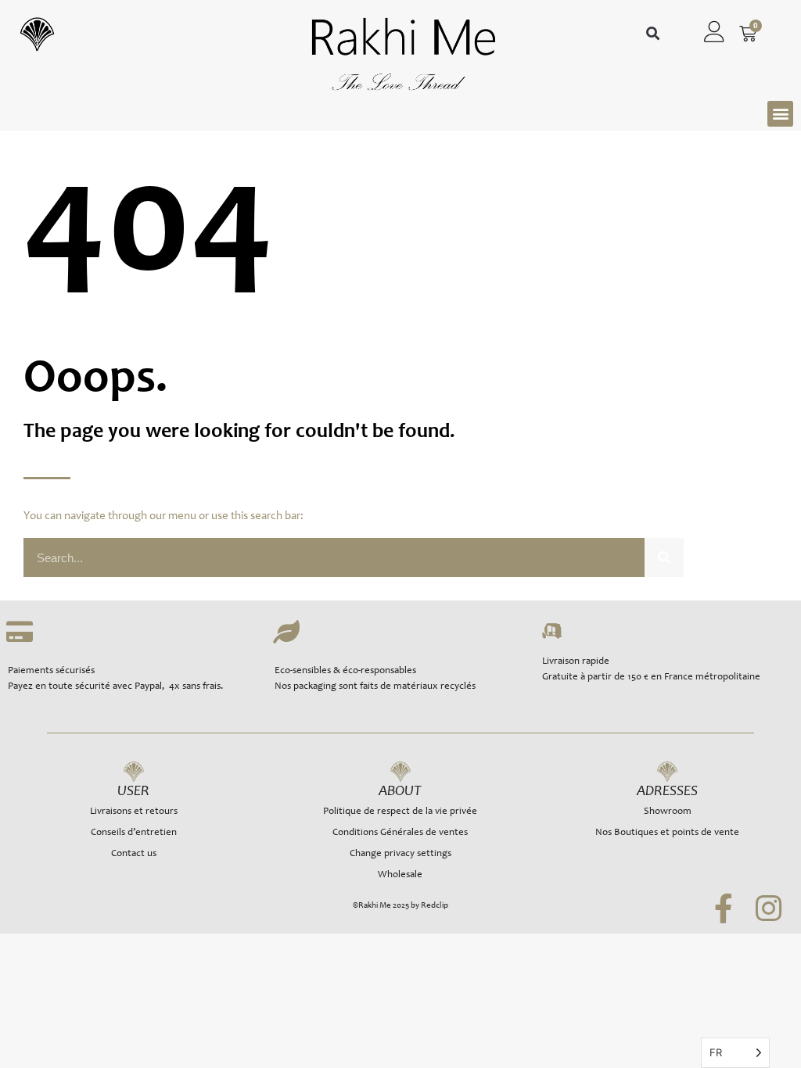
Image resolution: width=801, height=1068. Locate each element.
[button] (653, 34)
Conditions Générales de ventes (400, 833)
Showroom (667, 812)
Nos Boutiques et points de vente (667, 833)
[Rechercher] (664, 557)
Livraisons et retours (134, 812)
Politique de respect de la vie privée (400, 812)
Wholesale (400, 875)
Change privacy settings (400, 854)
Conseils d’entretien (134, 833)
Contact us (133, 854)
